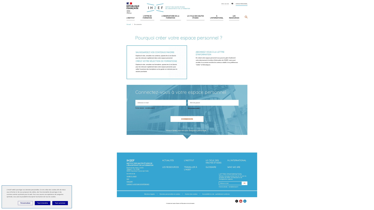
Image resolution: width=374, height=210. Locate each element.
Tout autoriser (60, 203)
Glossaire (211, 167)
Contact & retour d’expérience (138, 184)
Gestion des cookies (191, 194)
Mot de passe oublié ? (194, 108)
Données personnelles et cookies (170, 194)
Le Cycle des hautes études (195, 17)
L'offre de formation (147, 17)
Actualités (168, 160)
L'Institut (131, 18)
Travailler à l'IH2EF (190, 168)
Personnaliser (25, 203)
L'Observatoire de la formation (170, 17)
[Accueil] (133, 8)
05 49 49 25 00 (131, 174)
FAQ (128, 179)
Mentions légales (149, 194)
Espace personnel (241, 3)
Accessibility (232, 4)
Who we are (225, 3)
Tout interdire (42, 203)
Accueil (129, 24)
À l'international (216, 17)
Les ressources (234, 17)
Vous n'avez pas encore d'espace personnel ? (187, 130)
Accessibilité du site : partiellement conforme (216, 194)
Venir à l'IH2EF (132, 176)
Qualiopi (130, 181)
